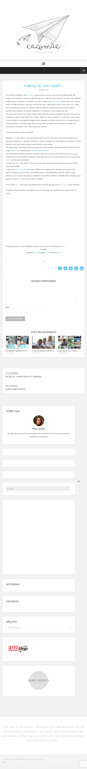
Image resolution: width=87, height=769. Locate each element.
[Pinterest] (39, 70)
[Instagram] (44, 70)
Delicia (8, 160)
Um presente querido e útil (16, 351)
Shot (63, 246)
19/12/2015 (10, 353)
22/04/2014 (62, 353)
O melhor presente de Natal (43, 351)
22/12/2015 (36, 353)
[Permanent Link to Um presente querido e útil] (17, 348)
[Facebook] (35, 70)
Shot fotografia (20, 169)
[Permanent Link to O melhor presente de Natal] (43, 348)
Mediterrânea (15, 150)
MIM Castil (30, 95)
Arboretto (35, 150)
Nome (7, 307)
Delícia (73, 154)
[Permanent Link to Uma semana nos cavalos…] (69, 348)
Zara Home (44, 150)
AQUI (35, 252)
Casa (43, 261)
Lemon (17, 163)
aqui (19, 179)
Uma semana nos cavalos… (68, 351)
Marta (18, 184)
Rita (14, 138)
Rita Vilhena (56, 101)
